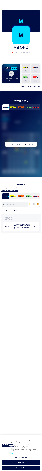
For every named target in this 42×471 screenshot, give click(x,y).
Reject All (21, 462)
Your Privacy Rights (21, 457)
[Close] (39, 438)
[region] (21, 453)
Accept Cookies (21, 468)
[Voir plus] (35, 226)
